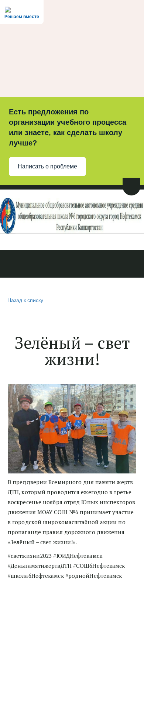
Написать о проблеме (47, 166)
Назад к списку (25, 300)
